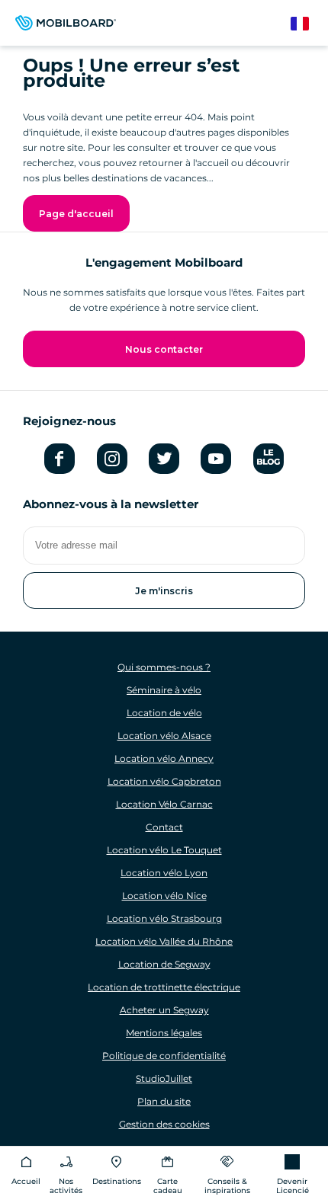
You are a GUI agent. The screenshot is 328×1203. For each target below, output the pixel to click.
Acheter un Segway (164, 1010)
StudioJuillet (164, 1078)
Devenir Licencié (292, 1185)
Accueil (25, 1181)
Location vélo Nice (164, 895)
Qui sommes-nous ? (164, 667)
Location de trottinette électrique (164, 987)
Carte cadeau (167, 1185)
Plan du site (164, 1101)
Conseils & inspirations (227, 1185)
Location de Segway (164, 964)
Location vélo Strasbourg (164, 918)
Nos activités (66, 1185)
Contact (164, 827)
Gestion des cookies (164, 1124)
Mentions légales (164, 1032)
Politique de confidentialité (164, 1055)
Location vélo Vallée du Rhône (164, 941)
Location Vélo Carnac (164, 804)
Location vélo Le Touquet (164, 850)
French (307, 24)
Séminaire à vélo (164, 690)
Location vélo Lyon (164, 872)
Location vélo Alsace (164, 735)
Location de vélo (164, 712)
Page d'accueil (76, 213)
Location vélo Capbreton (164, 781)
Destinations (116, 1181)
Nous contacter (164, 349)
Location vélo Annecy (164, 758)
